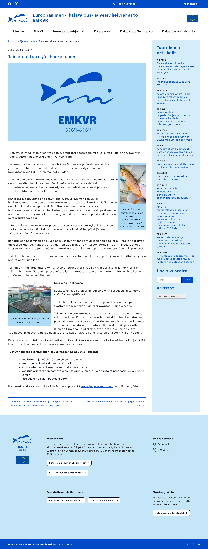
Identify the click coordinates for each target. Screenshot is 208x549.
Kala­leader (102, 31)
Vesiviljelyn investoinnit (97, 386)
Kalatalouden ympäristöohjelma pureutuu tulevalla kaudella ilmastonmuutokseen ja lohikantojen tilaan (174, 118)
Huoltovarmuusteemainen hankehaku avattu (173, 178)
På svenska (190, 4)
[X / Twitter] (16, 4)
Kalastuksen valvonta (178, 31)
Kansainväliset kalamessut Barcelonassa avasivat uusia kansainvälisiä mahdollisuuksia (175, 152)
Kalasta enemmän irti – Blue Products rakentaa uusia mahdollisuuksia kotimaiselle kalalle (174, 98)
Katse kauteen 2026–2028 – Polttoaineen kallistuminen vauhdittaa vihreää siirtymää (174, 137)
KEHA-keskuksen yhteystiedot (66, 473)
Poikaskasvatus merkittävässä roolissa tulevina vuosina (175, 166)
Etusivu (18, 31)
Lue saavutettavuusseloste (64, 501)
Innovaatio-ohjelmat (69, 31)
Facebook (163, 444)
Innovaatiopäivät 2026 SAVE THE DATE (174, 83)
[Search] (124, 4)
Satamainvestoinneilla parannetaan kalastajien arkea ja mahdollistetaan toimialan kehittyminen (175, 68)
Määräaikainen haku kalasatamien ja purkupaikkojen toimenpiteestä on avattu (172, 193)
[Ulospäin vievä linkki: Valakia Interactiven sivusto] (193, 544)
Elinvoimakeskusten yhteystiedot (67, 463)
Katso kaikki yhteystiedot (170, 513)
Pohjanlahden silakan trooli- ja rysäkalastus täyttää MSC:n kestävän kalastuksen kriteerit (175, 259)
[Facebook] (10, 4)
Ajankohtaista (28, 41)
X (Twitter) (164, 450)
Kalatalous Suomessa (136, 31)
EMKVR (39, 31)
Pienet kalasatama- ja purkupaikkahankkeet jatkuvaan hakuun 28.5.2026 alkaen (173, 242)
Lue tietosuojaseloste (103, 501)
